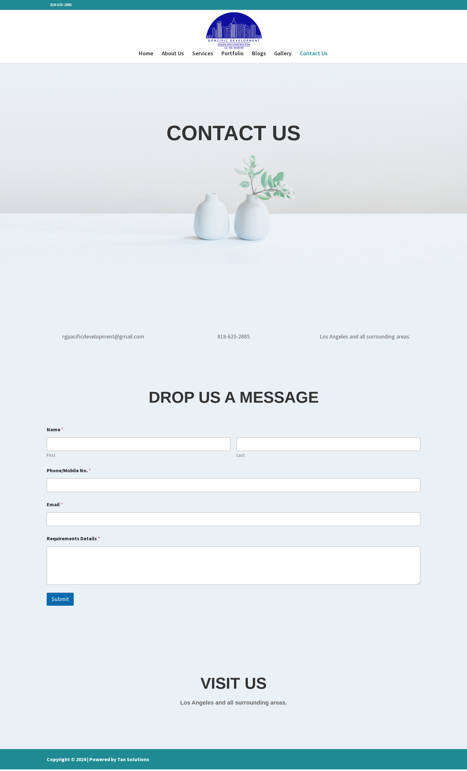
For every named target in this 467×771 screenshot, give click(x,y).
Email (55, 504)
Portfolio (232, 54)
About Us (173, 54)
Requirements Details (73, 539)
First (51, 455)
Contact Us (314, 54)
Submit (60, 599)
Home (146, 54)
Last (241, 455)
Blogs (259, 54)
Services (202, 54)
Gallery (283, 54)
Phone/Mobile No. (69, 470)
